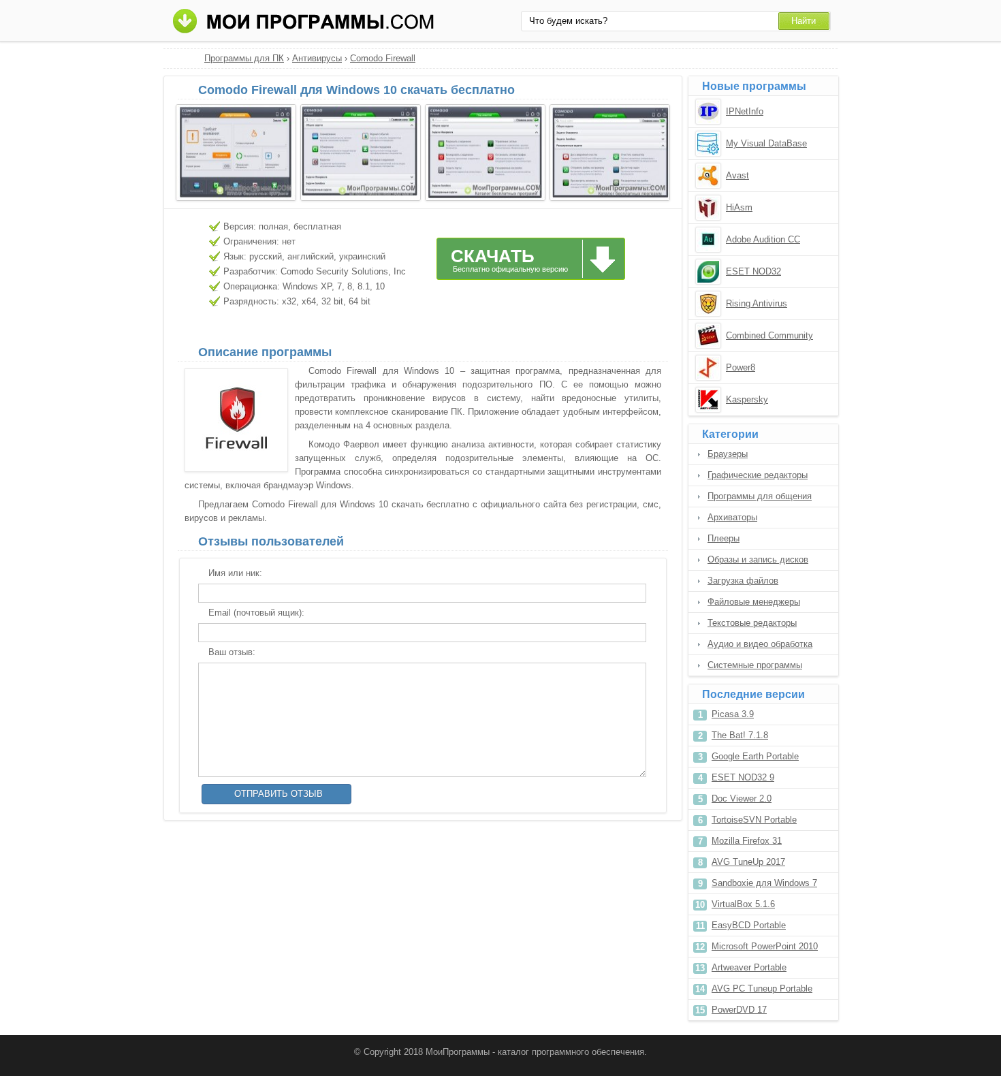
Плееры (724, 538)
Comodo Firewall (382, 58)
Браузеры (728, 454)
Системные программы (755, 665)
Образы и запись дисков (758, 559)
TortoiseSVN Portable (754, 819)
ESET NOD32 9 (743, 777)
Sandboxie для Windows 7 (764, 883)
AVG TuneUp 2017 (748, 862)
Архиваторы (732, 517)
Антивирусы (317, 58)
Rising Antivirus (756, 303)
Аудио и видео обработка (760, 644)
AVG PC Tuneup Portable (762, 988)
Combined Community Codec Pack (769, 336)
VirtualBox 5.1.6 (743, 904)
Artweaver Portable (749, 967)
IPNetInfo (744, 111)
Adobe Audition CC (763, 239)
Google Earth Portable (755, 756)
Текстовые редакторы (752, 623)
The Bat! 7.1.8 (740, 735)
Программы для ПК (244, 58)
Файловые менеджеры (754, 602)
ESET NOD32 (753, 271)
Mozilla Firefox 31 (747, 841)
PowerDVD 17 (739, 1009)
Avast (737, 175)
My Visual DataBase (766, 143)
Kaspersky (747, 399)
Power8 (740, 367)
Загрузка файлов (743, 580)
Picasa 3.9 (733, 714)
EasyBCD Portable (749, 925)
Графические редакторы (758, 475)
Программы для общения (760, 496)
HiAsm (739, 207)
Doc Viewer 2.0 (742, 798)
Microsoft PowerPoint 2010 (765, 946)
